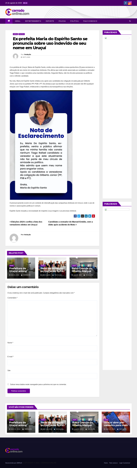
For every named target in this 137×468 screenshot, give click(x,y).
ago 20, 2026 (47, 429)
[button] (130, 21)
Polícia (62, 21)
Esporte (50, 21)
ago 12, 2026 (110, 429)
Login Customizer (124, 463)
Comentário (12, 298)
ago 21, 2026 (15, 429)
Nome (10, 343)
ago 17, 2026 (79, 429)
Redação (27, 54)
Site (8, 370)
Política (74, 21)
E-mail (10, 357)
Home (106, 463)
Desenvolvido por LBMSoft (13, 463)
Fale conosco (90, 21)
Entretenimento (33, 21)
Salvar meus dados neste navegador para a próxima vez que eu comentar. (38, 384)
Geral (18, 21)
